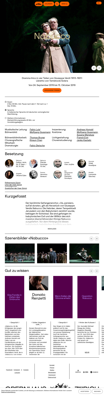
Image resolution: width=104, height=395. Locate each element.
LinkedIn (17, 372)
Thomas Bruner (37, 137)
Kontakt (52, 365)
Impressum (52, 375)
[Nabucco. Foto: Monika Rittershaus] (20, 253)
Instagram (17, 370)
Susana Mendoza (85, 135)
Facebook (9, 370)
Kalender (48, 4)
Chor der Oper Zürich (13, 185)
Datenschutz (52, 377)
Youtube (26, 370)
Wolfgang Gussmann (40, 132)
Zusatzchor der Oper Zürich (16, 188)
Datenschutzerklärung (8, 392)
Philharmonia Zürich (12, 183)
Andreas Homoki (85, 129)
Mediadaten (52, 372)
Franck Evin (82, 137)
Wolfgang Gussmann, (87, 132)
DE (98, 3)
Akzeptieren (85, 391)
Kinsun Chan (36, 140)
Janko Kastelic (84, 140)
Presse (52, 367)
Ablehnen (97, 391)
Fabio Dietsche (37, 145)
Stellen (52, 370)
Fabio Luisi (35, 129)
